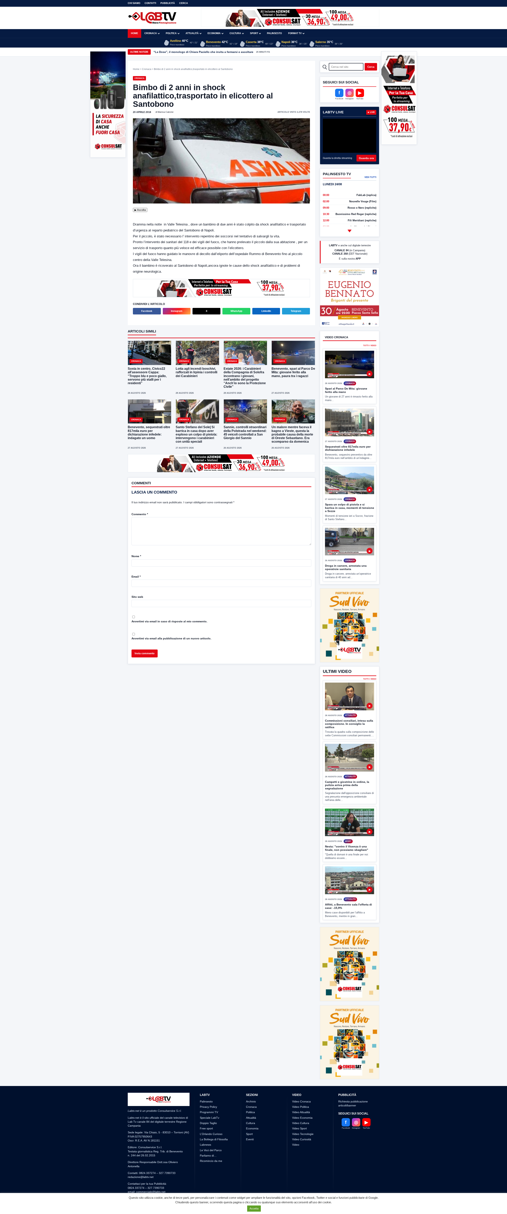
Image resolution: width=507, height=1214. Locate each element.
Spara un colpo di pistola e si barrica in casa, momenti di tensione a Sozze (349, 522)
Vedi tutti (370, 177)
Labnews (205, 1115)
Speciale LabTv (209, 1088)
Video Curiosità (301, 1109)
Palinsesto (274, 33)
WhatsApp (236, 311)
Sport (254, 33)
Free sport (206, 1098)
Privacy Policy (208, 1077)
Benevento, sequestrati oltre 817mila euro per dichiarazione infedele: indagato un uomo (149, 432)
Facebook (146, 311)
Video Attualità (301, 1082)
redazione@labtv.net (140, 1147)
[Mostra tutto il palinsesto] (349, 231)
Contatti (150, 3)
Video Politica (300, 1077)
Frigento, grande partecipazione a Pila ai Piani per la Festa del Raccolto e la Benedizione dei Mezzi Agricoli (225, 51)
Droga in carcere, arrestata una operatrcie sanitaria (346, 582)
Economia (214, 33)
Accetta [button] (254, 1208)
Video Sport (299, 1098)
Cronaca (150, 33)
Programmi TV (209, 1082)
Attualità (192, 33)
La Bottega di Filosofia (214, 1109)
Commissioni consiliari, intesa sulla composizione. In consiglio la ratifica (349, 724)
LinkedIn (266, 311)
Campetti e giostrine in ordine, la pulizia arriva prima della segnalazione (347, 785)
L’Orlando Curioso (211, 1104)
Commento (140, 513)
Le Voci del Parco (211, 1120)
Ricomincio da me (211, 1131)
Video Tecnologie (303, 1104)
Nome (136, 555)
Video (295, 1115)
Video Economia (302, 1088)
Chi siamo (134, 3)
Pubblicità (167, 3)
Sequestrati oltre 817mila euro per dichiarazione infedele (348, 463)
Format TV (295, 33)
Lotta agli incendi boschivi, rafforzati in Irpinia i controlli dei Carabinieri (196, 372)
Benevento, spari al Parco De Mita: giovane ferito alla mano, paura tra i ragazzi (293, 372)
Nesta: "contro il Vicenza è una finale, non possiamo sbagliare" (346, 848)
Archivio (251, 1072)
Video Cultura (300, 1093)
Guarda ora (366, 158)
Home (134, 33)
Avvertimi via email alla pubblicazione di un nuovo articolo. (171, 638)
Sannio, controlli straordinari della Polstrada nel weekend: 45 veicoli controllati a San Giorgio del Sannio (245, 432)
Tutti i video (369, 360)
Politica (171, 33)
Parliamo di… (208, 1126)
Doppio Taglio (208, 1093)
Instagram (176, 311)
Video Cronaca (301, 1072)
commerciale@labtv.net (150, 1162)
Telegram (296, 311)
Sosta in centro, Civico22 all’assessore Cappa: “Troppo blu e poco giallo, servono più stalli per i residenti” (147, 376)
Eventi (250, 1109)
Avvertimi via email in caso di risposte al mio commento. (169, 621)
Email (136, 576)
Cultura (235, 33)
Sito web (137, 596)
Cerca (183, 3)
